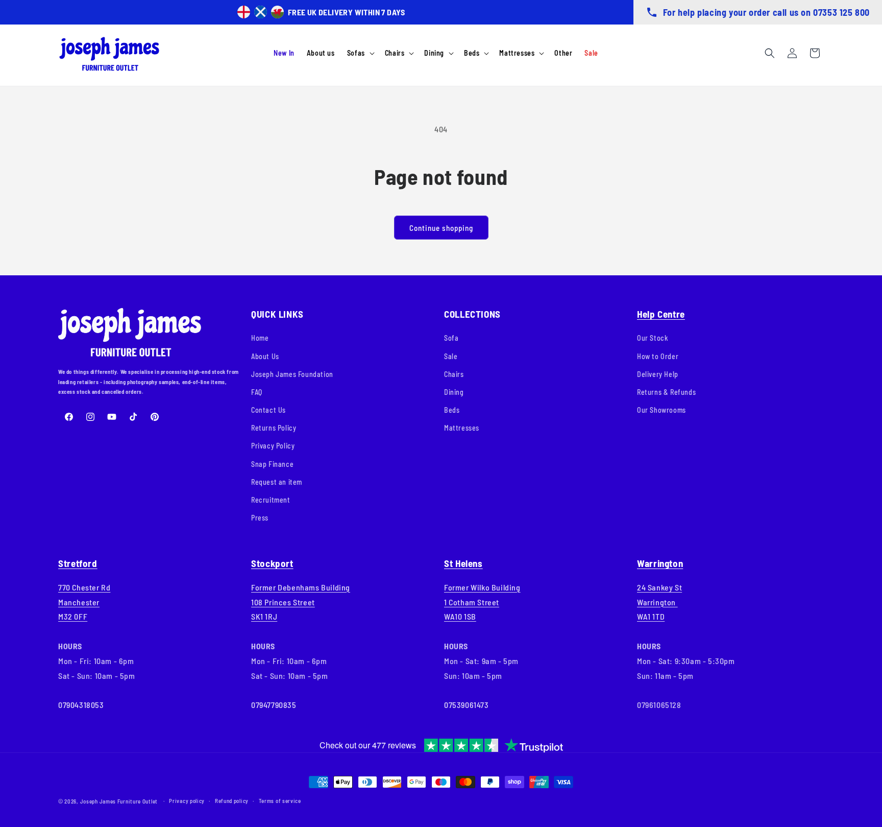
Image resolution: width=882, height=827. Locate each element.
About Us (265, 356)
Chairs (454, 374)
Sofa (451, 338)
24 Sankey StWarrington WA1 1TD (659, 602)
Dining (454, 392)
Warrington (660, 563)
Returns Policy (273, 427)
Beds (451, 410)
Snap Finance (272, 464)
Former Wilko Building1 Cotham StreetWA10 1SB (482, 602)
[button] (360, 53)
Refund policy (232, 800)
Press (259, 517)
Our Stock (652, 338)
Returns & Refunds (666, 392)
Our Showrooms (661, 410)
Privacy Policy (273, 445)
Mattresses (461, 427)
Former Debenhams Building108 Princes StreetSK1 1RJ (300, 602)
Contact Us (268, 410)
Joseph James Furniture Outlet (119, 801)
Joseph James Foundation (292, 374)
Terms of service (280, 800)
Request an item (276, 482)
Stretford (77, 563)
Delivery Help (657, 374)
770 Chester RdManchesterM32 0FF (84, 602)
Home (259, 338)
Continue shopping (441, 227)
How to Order (657, 356)
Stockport (272, 563)
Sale (450, 356)
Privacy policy (187, 800)
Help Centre (661, 314)
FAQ (256, 392)
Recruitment (270, 499)
